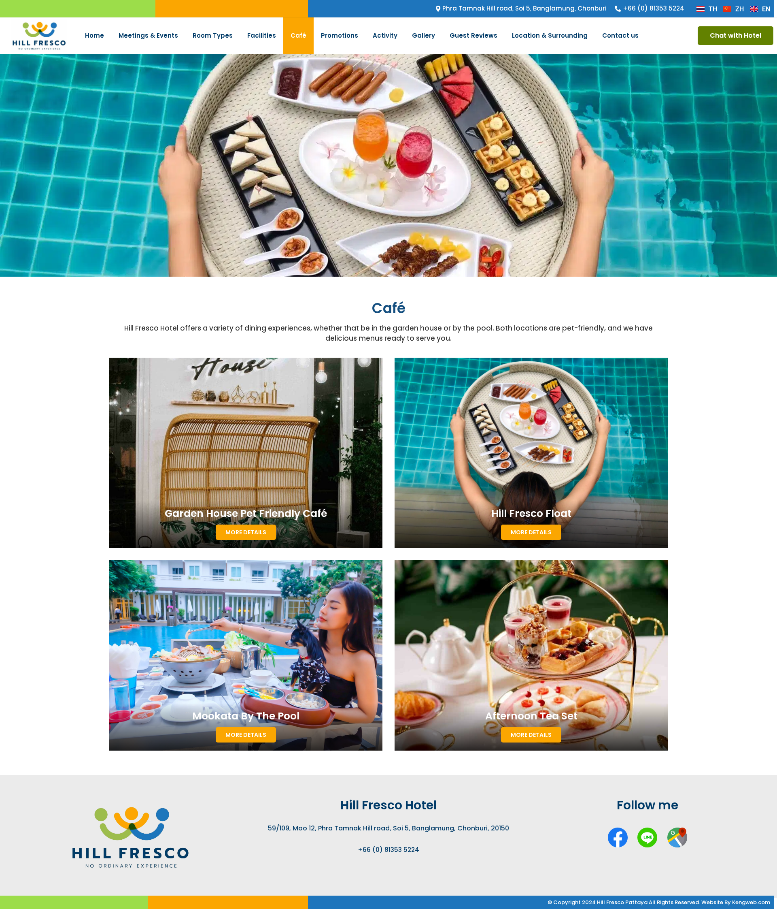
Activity (385, 35)
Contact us (620, 35)
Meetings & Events (148, 35)
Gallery (423, 35)
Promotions (339, 35)
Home (94, 35)
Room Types (213, 35)
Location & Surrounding (550, 35)
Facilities (261, 35)
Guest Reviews (473, 35)
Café (298, 35)
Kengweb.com (751, 902)
